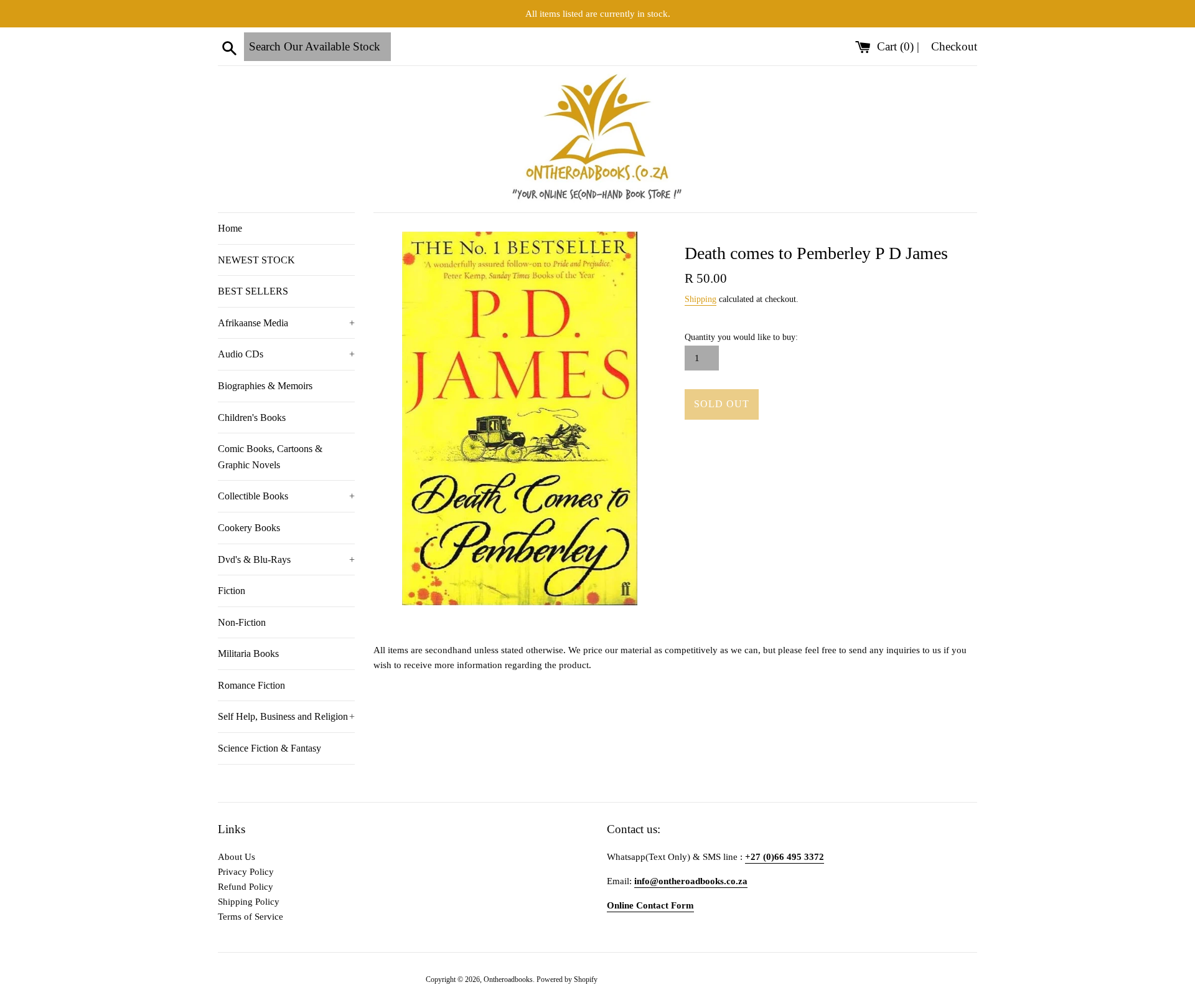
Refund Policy (245, 887)
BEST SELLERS (253, 291)
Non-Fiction (242, 622)
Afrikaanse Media (286, 323)
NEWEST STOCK (256, 260)
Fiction (231, 590)
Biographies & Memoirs (265, 385)
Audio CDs (286, 354)
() (897, 46)
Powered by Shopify (567, 979)
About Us (236, 857)
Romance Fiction (251, 685)
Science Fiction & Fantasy (269, 748)
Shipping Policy (248, 902)
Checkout (954, 46)
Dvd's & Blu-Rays (286, 559)
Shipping (700, 299)
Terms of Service (250, 917)
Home (230, 228)
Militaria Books (248, 653)
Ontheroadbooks (508, 979)
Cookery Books (249, 527)
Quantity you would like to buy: (741, 337)
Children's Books (252, 417)
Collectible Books (286, 496)
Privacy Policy (246, 872)
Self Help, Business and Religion (286, 716)
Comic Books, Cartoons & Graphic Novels (270, 456)
